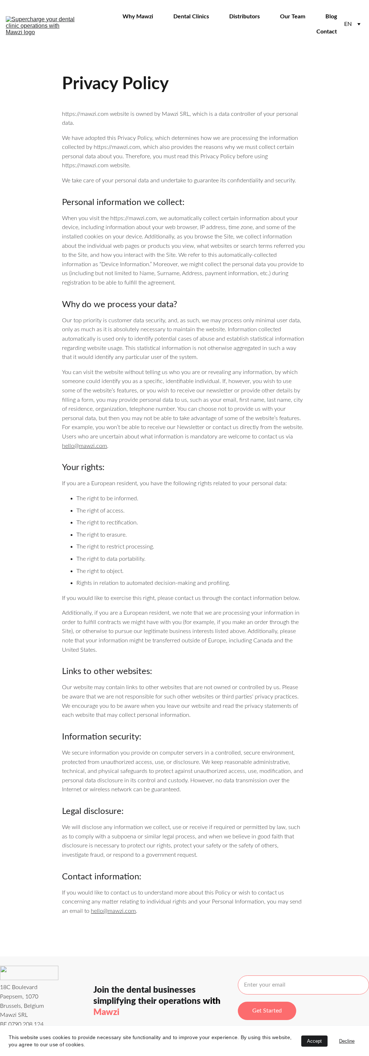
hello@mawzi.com (84, 446)
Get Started (267, 1011)
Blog (331, 16)
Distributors (244, 16)
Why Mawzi (138, 16)
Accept (314, 1041)
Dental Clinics (191, 16)
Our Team (292, 16)
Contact (326, 32)
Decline (347, 1041)
